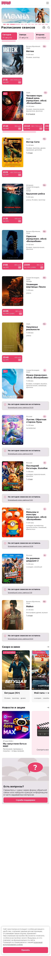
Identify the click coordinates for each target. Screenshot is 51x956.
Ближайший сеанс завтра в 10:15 (20, 454)
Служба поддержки (25, 800)
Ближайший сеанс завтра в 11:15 (20, 592)
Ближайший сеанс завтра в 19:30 (20, 639)
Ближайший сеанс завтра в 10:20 (20, 407)
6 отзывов (30, 114)
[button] (11, 16)
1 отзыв (29, 153)
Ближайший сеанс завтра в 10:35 (20, 546)
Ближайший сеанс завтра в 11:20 (20, 500)
